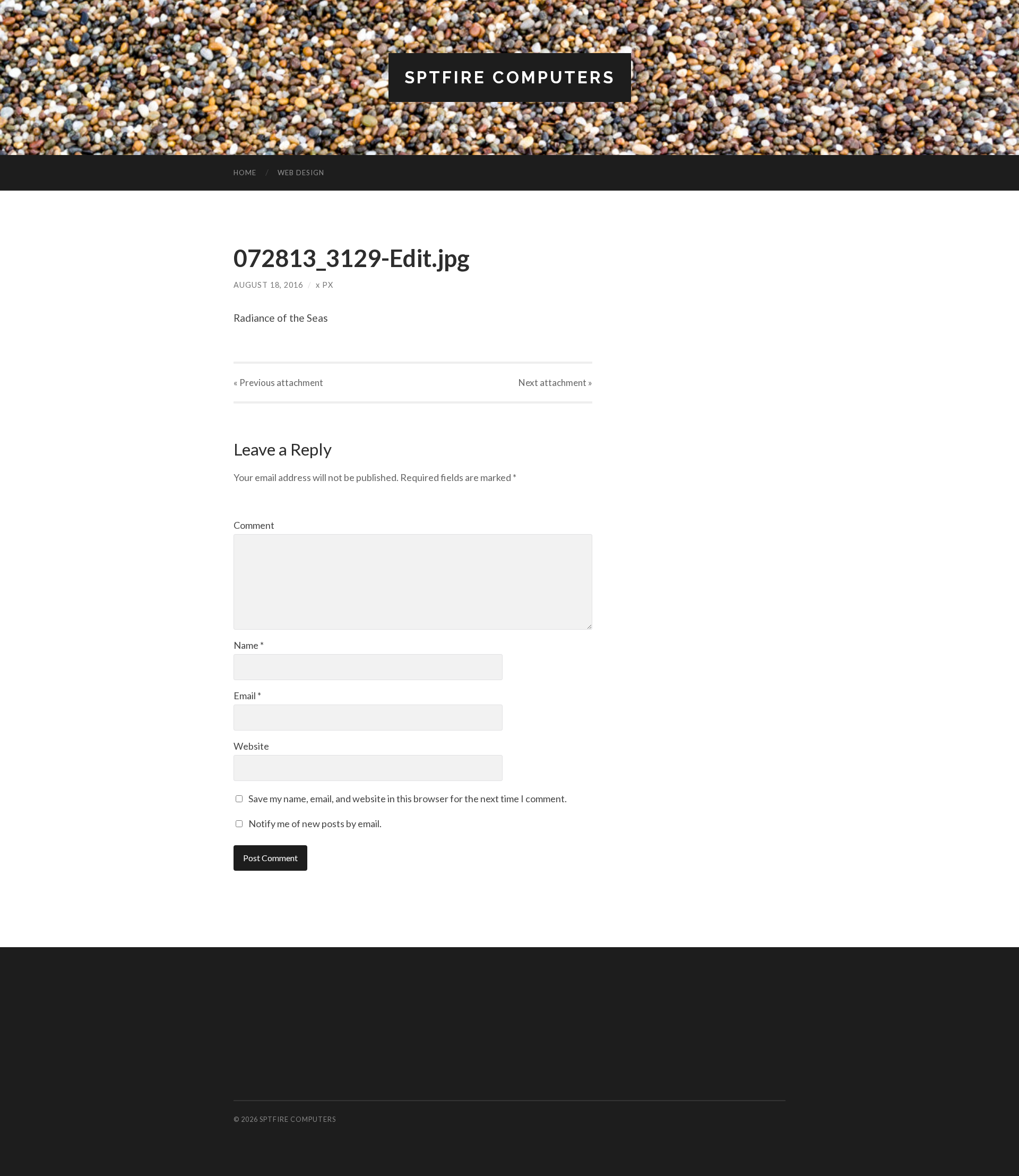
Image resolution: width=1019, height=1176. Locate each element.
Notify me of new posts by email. (315, 823)
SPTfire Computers (509, 77)
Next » (555, 382)
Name (249, 645)
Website (251, 746)
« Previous (278, 382)
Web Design (301, 172)
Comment (254, 525)
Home (245, 172)
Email (247, 695)
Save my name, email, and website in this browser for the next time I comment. (407, 798)
